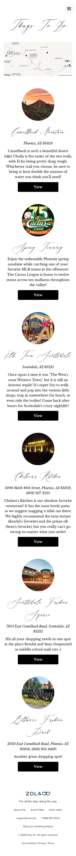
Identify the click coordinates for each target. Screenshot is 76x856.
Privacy (41, 843)
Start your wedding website (38, 826)
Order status (55, 810)
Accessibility (29, 843)
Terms (50, 843)
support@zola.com (26, 818)
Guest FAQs (37, 810)
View (38, 187)
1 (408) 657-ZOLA (50, 818)
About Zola (20, 810)
